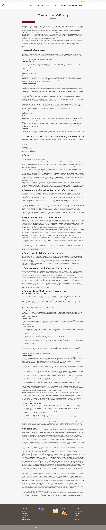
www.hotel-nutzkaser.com (30, 151)
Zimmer (32, 5)
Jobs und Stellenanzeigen (75, 5)
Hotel (24, 5)
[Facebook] (39, 509)
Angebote (63, 5)
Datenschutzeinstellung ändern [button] (28, 21)
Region (55, 5)
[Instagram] (42, 509)
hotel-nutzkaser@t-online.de (30, 150)
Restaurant (40, 5)
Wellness (48, 5)
